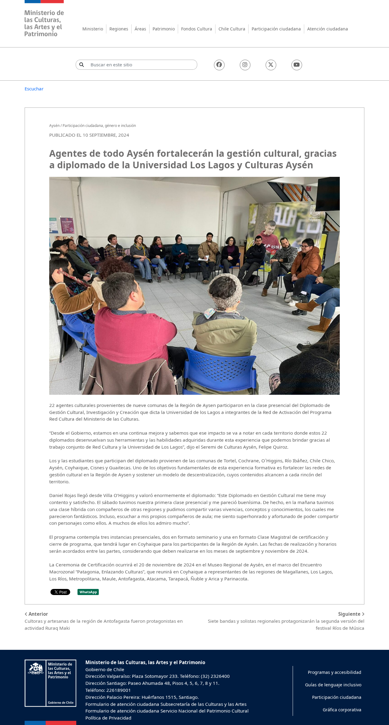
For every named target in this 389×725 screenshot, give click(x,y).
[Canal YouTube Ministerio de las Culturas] (296, 65)
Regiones (118, 29)
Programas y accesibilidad (334, 672)
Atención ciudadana (327, 29)
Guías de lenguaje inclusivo (333, 685)
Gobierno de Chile (104, 669)
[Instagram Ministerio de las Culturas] (245, 65)
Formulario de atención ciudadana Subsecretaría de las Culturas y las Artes (165, 704)
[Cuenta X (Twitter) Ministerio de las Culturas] (271, 65)
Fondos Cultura (196, 29)
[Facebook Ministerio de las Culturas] (219, 65)
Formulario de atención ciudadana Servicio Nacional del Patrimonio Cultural (167, 711)
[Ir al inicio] (44, 19)
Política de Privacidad (108, 718)
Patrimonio (164, 29)
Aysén (54, 125)
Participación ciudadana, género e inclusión (99, 125)
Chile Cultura (232, 29)
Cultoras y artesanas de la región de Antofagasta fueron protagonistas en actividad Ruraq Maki (104, 621)
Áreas (140, 29)
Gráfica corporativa (342, 710)
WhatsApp (88, 592)
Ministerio (92, 29)
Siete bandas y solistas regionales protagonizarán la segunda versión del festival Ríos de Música (286, 621)
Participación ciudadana (276, 29)
